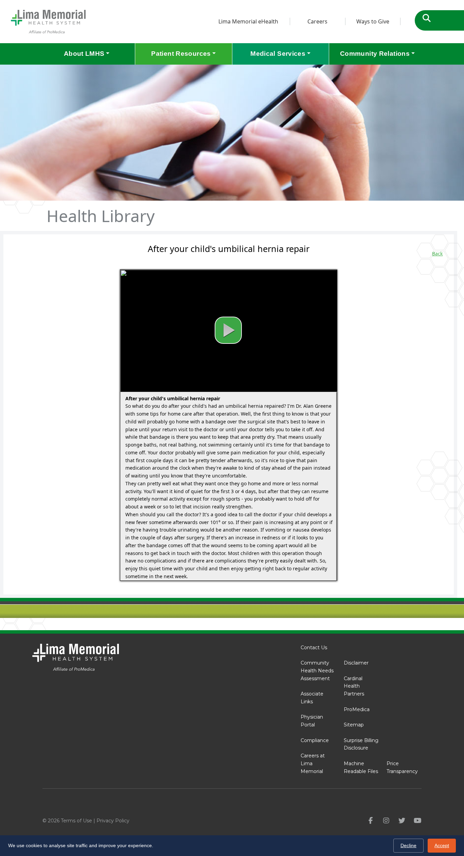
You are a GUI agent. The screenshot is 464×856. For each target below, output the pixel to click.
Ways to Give (372, 21)
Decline (408, 845)
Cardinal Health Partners (354, 686)
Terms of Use (76, 821)
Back (437, 253)
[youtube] (418, 821)
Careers (317, 21)
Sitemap (354, 725)
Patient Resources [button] (181, 53)
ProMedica (357, 709)
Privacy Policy (112, 821)
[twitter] (401, 821)
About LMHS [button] (84, 53)
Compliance (315, 740)
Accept (441, 845)
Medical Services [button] (277, 53)
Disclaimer (356, 663)
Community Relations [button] (375, 53)
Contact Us (314, 647)
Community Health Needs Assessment (317, 671)
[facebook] (371, 821)
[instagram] (386, 821)
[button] (228, 330)
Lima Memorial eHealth (248, 21)
